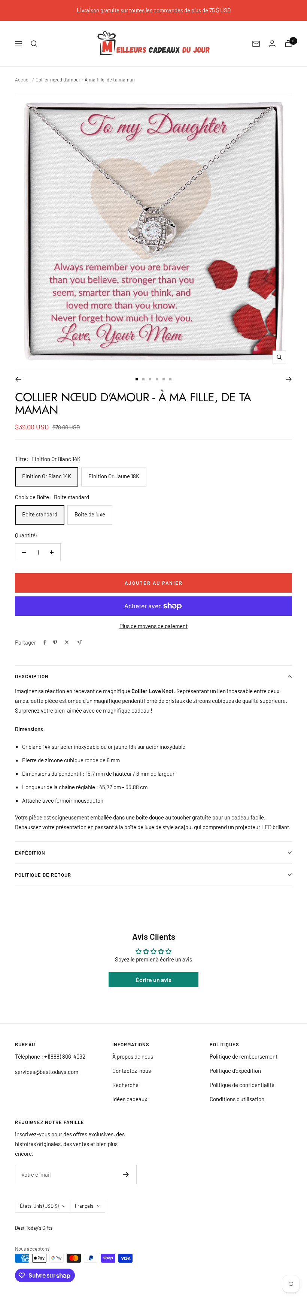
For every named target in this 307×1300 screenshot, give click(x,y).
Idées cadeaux (129, 1099)
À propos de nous (132, 1056)
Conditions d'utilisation (237, 1099)
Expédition (30, 853)
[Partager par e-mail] (79, 642)
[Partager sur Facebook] (44, 642)
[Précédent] (18, 379)
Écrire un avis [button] (153, 979)
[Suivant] (289, 379)
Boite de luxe (90, 514)
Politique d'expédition (235, 1070)
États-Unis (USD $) (39, 1206)
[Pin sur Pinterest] (55, 642)
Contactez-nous (131, 1070)
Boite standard (39, 514)
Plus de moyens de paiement (153, 626)
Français (84, 1206)
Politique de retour (43, 875)
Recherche (125, 1084)
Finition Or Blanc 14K (46, 476)
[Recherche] (34, 43)
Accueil (23, 80)
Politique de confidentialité (242, 1084)
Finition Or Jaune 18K (113, 476)
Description (32, 676)
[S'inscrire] (126, 1174)
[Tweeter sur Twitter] (67, 642)
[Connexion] (272, 43)
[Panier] (288, 43)
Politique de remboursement (243, 1056)
